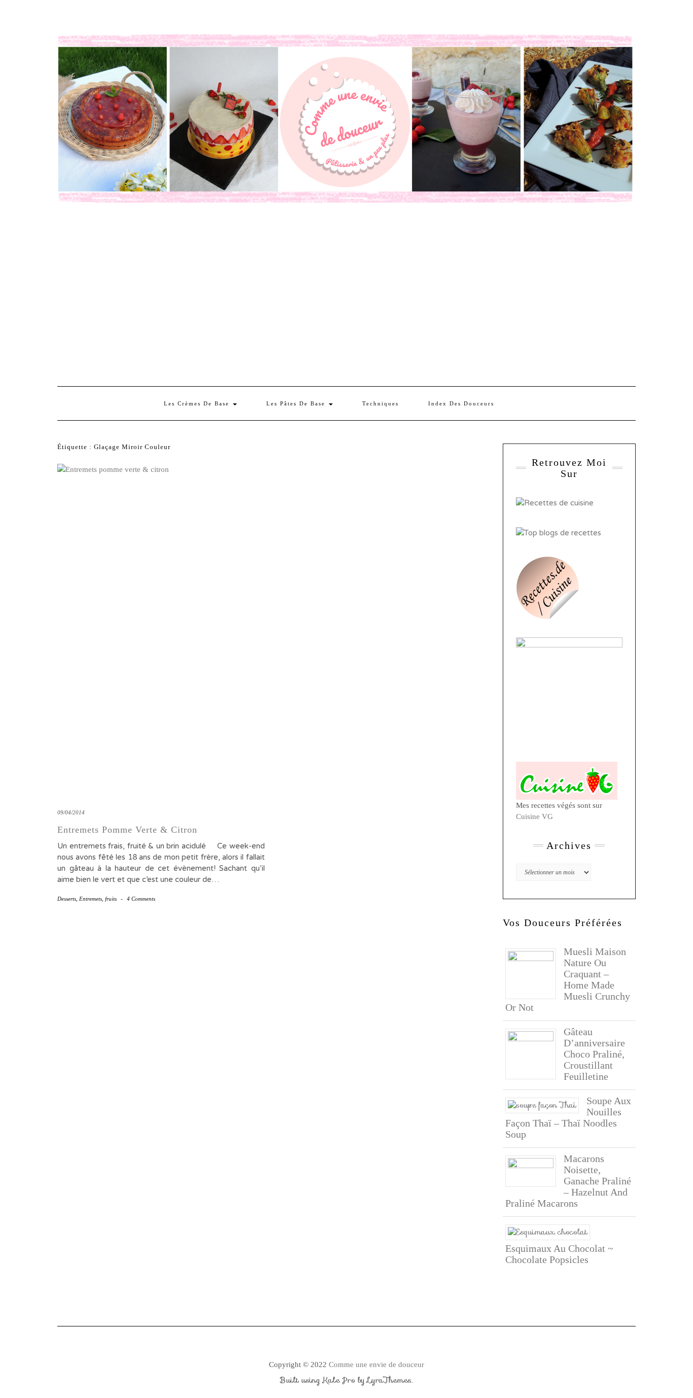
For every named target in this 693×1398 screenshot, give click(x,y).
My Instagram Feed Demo (181, 19)
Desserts (66, 899)
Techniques (380, 403)
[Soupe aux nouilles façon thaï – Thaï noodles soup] (545, 1105)
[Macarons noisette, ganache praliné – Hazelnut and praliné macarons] (534, 1170)
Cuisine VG (534, 816)
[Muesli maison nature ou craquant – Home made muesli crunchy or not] (534, 973)
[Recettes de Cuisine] (555, 502)
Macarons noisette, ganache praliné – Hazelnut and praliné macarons (568, 1181)
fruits (111, 899)
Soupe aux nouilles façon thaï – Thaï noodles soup (568, 1117)
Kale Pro (339, 1380)
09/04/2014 (71, 812)
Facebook (63, 19)
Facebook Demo (196, 19)
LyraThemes (389, 1380)
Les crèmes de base (198, 403)
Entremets (90, 899)
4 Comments (141, 899)
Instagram (78, 19)
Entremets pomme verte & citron (127, 830)
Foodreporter (107, 19)
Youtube (137, 19)
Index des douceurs (152, 19)
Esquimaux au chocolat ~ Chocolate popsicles (559, 1254)
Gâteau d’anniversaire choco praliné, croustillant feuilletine (594, 1054)
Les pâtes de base (297, 403)
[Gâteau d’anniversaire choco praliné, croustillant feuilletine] (534, 1053)
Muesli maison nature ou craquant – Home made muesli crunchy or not (567, 979)
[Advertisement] (346, 295)
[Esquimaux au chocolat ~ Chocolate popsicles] (551, 1231)
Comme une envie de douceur (376, 1364)
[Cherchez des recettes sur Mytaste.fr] (558, 531)
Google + (122, 19)
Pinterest (93, 19)
